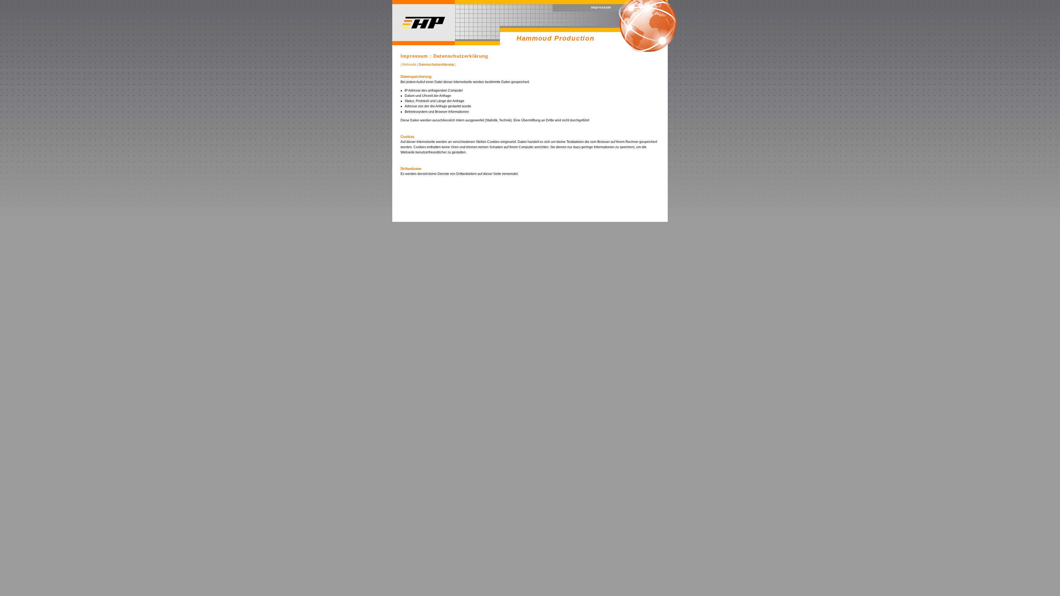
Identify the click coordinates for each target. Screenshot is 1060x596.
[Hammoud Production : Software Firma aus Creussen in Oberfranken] (423, 27)
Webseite (409, 64)
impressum (601, 7)
